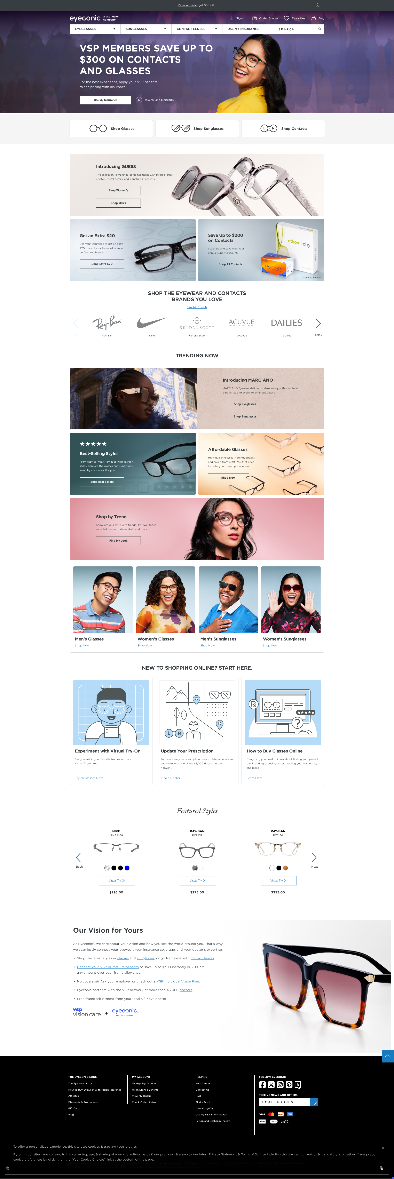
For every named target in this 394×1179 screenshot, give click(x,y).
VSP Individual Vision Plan (178, 981)
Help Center (203, 1083)
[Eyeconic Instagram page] (280, 1087)
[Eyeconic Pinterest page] (289, 1087)
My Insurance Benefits (145, 1089)
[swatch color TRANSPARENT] (201, 868)
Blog (71, 1114)
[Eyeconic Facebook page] (262, 1087)
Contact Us (202, 1089)
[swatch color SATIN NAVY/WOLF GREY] (127, 868)
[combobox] (291, 28)
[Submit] (315, 1102)
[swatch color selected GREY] (194, 868)
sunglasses (145, 958)
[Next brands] (317, 326)
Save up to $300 (181, 5)
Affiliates (73, 1095)
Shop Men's (118, 203)
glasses (123, 958)
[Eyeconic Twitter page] (271, 1087)
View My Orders (141, 1095)
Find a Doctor (204, 1102)
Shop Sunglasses (245, 416)
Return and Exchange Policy (213, 1121)
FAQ (198, 1095)
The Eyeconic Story (80, 1083)
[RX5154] (277, 863)
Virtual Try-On (117, 880)
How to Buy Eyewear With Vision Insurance (94, 1089)
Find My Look (118, 540)
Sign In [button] (241, 18)
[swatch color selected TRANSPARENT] (272, 868)
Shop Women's (118, 190)
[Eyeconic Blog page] (298, 1088)
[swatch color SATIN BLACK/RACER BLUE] (120, 868)
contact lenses (202, 958)
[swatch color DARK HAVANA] (285, 868)
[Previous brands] (77, 326)
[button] (294, 18)
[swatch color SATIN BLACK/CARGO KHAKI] (113, 868)
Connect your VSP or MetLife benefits (108, 967)
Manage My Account (144, 1083)
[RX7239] (197, 863)
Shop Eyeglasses (245, 404)
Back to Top (388, 1056)
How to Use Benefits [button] (159, 100)
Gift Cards (74, 1108)
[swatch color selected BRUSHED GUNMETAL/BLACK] (107, 868)
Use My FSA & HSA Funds (211, 1114)
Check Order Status (144, 1102)
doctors (186, 990)
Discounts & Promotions (83, 1102)
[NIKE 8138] (116, 863)
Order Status (268, 18)
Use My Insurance (105, 100)
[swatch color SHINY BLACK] (278, 868)
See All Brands (197, 307)
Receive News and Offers (278, 1095)
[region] (197, 324)
